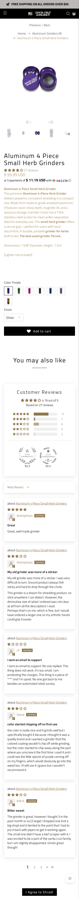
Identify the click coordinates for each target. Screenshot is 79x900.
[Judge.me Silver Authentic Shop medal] (27, 455)
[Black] (40, 291)
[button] (13, 170)
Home (22, 33)
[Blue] (50, 291)
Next (47, 25)
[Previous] (28, 122)
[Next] (50, 122)
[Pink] (29, 291)
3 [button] (41, 867)
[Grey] (61, 291)
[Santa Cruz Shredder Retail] (39, 13)
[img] (17, 509)
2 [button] (34, 867)
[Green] (19, 291)
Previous (35, 25)
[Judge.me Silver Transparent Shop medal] (48, 455)
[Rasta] (8, 301)
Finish (8, 309)
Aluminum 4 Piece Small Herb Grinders (41, 503)
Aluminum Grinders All (47, 33)
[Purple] (8, 291)
